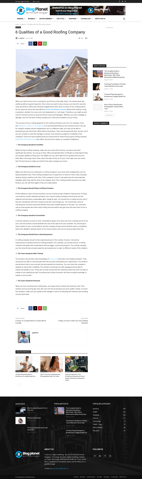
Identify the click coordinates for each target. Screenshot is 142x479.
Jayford (22, 38)
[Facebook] (119, 1)
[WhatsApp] (45, 43)
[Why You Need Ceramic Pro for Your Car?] (20, 410)
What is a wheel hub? (34, 418)
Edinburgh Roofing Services (25, 139)
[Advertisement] (109, 42)
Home (17, 24)
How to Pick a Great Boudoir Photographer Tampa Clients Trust (113, 106)
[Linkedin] (122, 1)
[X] (125, 1)
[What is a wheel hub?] (20, 420)
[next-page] (20, 385)
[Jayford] (16, 38)
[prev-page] (16, 385)
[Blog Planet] (32, 10)
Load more (109, 115)
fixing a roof (53, 259)
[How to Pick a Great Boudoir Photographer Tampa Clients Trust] (98, 107)
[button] (124, 18)
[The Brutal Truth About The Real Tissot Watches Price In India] (98, 86)
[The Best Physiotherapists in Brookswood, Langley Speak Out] (26, 364)
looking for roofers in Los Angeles (30, 126)
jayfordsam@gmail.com (60, 468)
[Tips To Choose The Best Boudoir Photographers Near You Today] (51, 364)
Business (23, 24)
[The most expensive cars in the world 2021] (20, 430)
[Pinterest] (40, 43)
